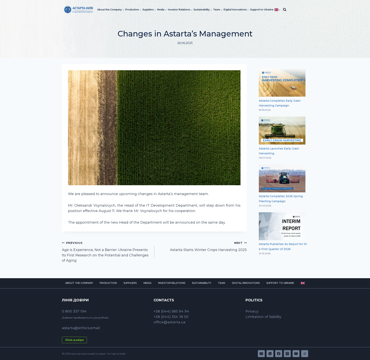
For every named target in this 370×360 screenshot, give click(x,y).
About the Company (79, 282)
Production (108, 282)
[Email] (261, 353)
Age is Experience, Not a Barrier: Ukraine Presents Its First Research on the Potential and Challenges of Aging (105, 252)
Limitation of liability (263, 317)
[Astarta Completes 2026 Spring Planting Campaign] (282, 178)
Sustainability (201, 282)
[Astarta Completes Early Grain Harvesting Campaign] (282, 83)
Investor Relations (171, 282)
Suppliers (130, 282)
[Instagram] (287, 353)
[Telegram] (304, 353)
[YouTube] (296, 353)
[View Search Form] (284, 9)
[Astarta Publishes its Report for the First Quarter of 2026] (282, 226)
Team (221, 282)
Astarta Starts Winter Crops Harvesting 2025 (208, 246)
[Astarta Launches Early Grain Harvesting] (282, 131)
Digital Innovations (246, 282)
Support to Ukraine (261, 9)
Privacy (252, 311)
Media (147, 282)
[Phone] (270, 353)
